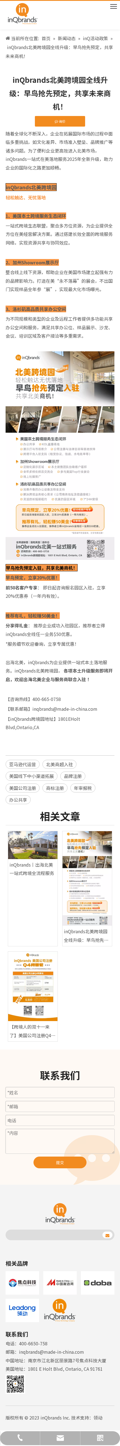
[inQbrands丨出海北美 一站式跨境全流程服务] (32, 845)
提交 (60, 1162)
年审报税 (83, 788)
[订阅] (107, 1235)
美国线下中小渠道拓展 (31, 776)
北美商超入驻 (59, 764)
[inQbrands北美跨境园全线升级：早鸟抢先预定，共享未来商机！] (87, 878)
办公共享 (18, 799)
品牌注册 (73, 776)
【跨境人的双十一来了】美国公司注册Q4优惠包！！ (32, 1031)
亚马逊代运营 (22, 764)
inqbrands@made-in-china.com (51, 1351)
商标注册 (55, 788)
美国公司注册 (22, 788)
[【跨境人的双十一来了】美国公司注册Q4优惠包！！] (32, 986)
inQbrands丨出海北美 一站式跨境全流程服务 (31, 868)
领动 (97, 1417)
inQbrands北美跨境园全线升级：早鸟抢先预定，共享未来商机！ (86, 936)
